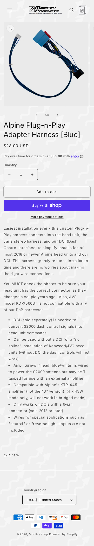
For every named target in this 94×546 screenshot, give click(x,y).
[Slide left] (36, 115)
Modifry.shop (38, 534)
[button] (9, 10)
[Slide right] (57, 115)
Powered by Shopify (63, 534)
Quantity (10, 165)
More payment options (47, 217)
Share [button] (14, 455)
